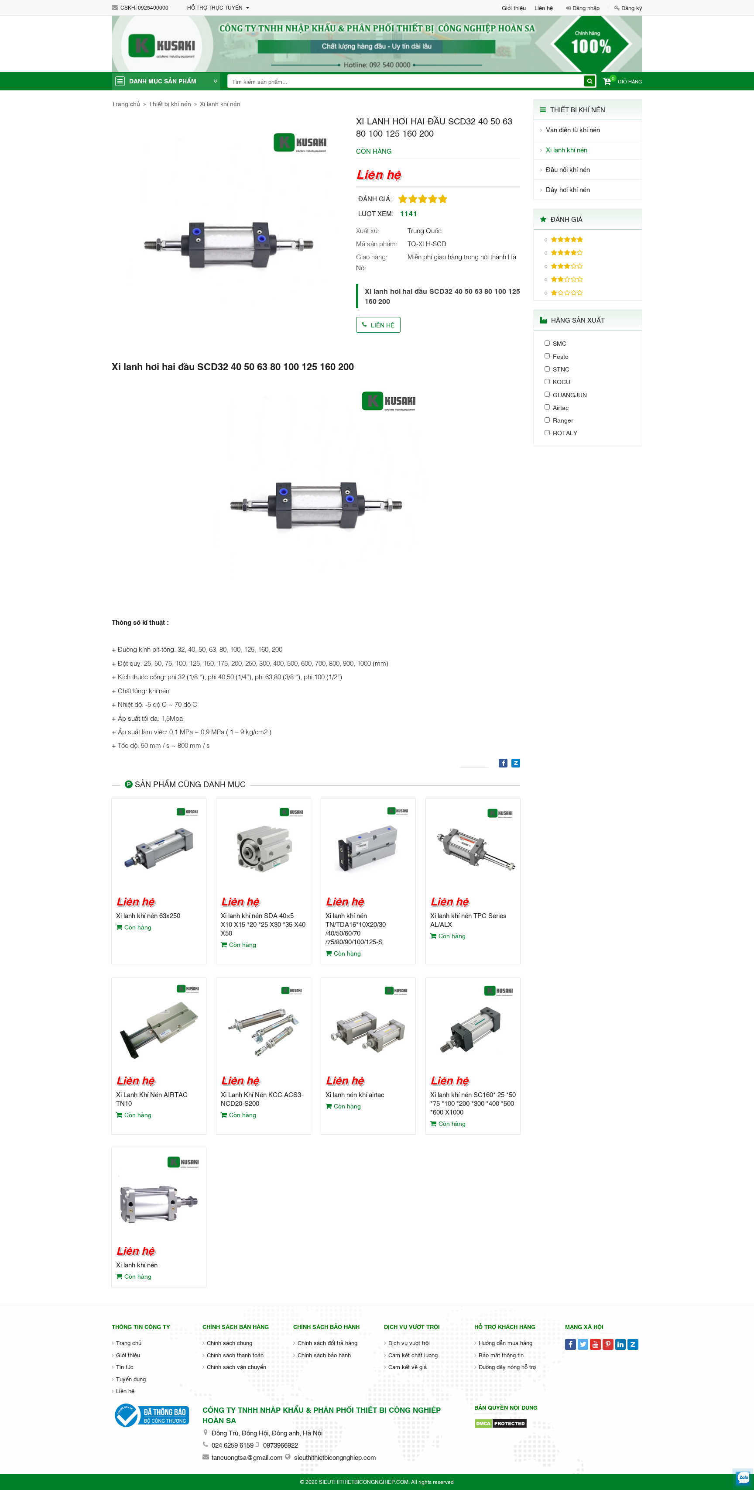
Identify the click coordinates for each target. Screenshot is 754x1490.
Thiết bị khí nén (170, 103)
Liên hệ (544, 7)
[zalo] (743, 1479)
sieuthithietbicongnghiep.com (335, 1456)
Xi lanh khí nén (220, 103)
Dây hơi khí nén (568, 189)
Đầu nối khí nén (568, 169)
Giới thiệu (514, 7)
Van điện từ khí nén (573, 129)
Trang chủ (126, 103)
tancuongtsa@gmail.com (247, 1456)
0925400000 (153, 7)
